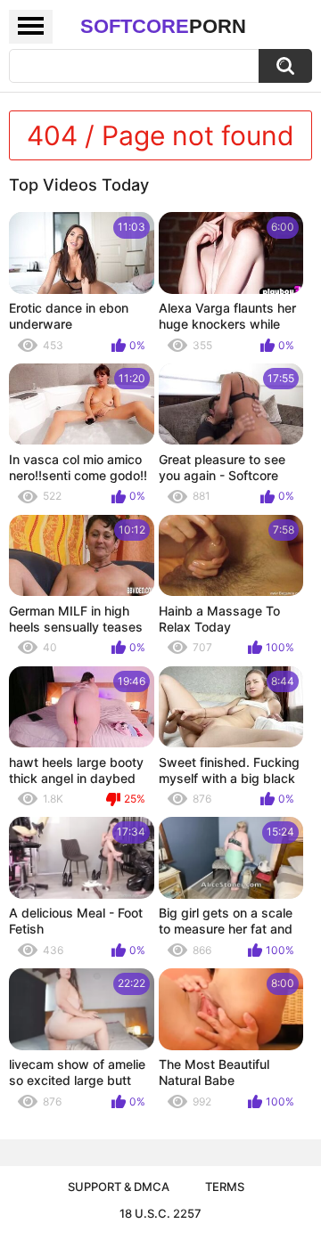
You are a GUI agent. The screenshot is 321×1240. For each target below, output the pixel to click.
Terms (224, 1186)
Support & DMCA (118, 1186)
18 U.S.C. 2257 (160, 1213)
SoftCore (163, 26)
